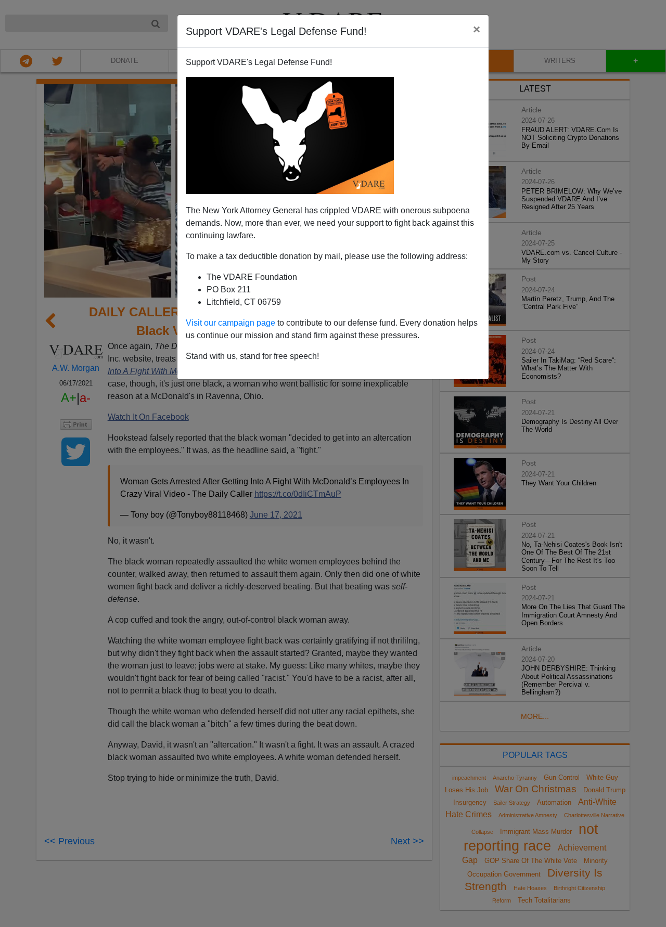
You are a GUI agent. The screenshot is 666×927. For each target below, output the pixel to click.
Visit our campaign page (230, 322)
